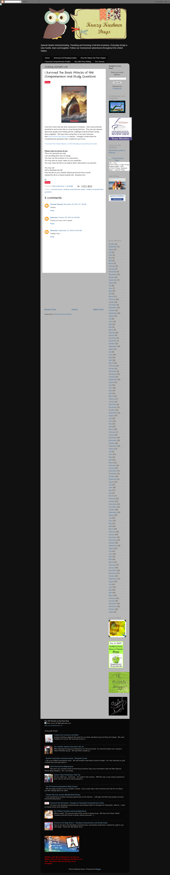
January (112, 269)
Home (47, 58)
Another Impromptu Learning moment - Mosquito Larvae (66, 758)
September (113, 247)
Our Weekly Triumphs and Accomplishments (70, 811)
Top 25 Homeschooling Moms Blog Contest (61, 786)
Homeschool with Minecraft (58, 136)
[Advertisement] (74, 290)
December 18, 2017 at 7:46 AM (74, 204)
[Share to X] (87, 186)
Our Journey (100, 62)
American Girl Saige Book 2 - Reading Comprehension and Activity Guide (80, 823)
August (111, 249)
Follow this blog (117, 199)
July (110, 252)
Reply (52, 210)
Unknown (54, 217)
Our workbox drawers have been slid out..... (70, 747)
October (112, 244)
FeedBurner (117, 88)
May (110, 258)
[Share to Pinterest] (91, 186)
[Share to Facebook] (89, 186)
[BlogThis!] (84, 186)
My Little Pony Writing (83, 62)
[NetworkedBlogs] (117, 196)
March (111, 263)
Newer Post (50, 309)
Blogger (98, 869)
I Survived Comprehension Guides (58, 62)
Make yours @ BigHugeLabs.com (53, 725)
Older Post (98, 309)
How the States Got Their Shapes (93, 58)
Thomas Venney (56, 204)
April (110, 260)
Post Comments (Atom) (63, 314)
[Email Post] (78, 186)
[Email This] (82, 186)
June (110, 255)
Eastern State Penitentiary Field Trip (67, 775)
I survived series (56, 189)
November (112, 274)
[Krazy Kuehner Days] (117, 160)
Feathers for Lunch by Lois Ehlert (66, 735)
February (112, 266)
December (112, 272)
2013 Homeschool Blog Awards (61, 766)
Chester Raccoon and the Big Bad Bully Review (63, 795)
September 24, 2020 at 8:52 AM (70, 230)
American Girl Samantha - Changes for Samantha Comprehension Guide (77, 803)
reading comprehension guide (74, 189)
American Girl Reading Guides (65, 58)
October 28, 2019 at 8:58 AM (69, 217)
